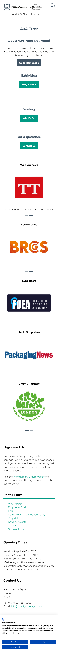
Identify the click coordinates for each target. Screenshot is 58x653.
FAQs (11, 510)
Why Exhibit (15, 503)
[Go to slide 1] (27, 430)
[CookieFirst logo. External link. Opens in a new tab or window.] (3, 619)
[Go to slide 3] (31, 215)
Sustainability (16, 529)
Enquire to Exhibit (18, 507)
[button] (52, 5)
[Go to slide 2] (26, 215)
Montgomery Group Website (29, 476)
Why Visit (13, 518)
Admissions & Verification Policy (26, 514)
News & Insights (17, 521)
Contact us (14, 525)
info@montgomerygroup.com (28, 606)
